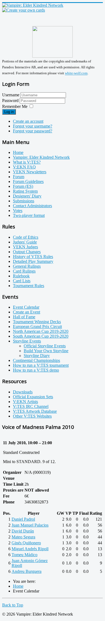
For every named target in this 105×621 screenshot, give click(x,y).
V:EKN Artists (25, 401)
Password (11, 100)
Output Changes (27, 251)
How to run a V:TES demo (36, 370)
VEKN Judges (25, 247)
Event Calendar (26, 307)
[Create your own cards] (23, 10)
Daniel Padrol (23, 519)
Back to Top (12, 605)
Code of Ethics (25, 237)
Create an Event (26, 312)
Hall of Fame (24, 317)
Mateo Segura (23, 537)
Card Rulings (24, 271)
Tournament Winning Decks (37, 321)
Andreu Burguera (26, 571)
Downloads (23, 392)
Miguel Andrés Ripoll (30, 548)
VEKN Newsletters (29, 172)
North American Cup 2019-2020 (40, 331)
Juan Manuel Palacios (30, 525)
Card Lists (21, 280)
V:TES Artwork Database (35, 411)
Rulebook (21, 276)
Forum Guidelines (28, 181)
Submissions (23, 201)
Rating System (25, 191)
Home (18, 152)
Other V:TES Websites (32, 416)
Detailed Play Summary (33, 261)
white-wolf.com (76, 73)
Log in (9, 112)
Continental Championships (36, 360)
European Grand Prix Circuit (37, 326)
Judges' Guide (25, 242)
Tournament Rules (28, 285)
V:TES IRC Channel (30, 406)
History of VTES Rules (33, 256)
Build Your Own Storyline (46, 350)
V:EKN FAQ (24, 167)
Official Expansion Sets (33, 396)
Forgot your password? (32, 131)
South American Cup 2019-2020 (40, 336)
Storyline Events (27, 341)
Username (10, 95)
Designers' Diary (27, 196)
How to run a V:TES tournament (41, 365)
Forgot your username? (32, 126)
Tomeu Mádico (24, 554)
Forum (18, 176)
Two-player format (29, 215)
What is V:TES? (27, 162)
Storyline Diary (37, 355)
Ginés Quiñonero (26, 543)
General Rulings (27, 266)
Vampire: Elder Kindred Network (41, 157)
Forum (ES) (23, 186)
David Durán (23, 531)
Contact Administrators (32, 205)
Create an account (28, 121)
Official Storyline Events (45, 346)
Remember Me (14, 106)
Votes (17, 210)
